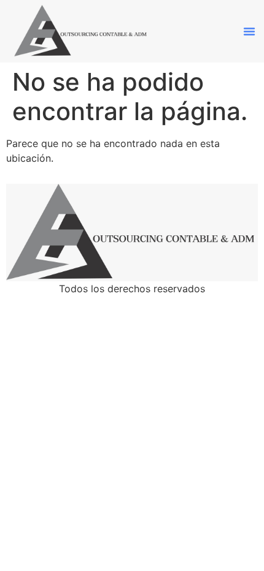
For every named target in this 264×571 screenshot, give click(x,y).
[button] (249, 31)
